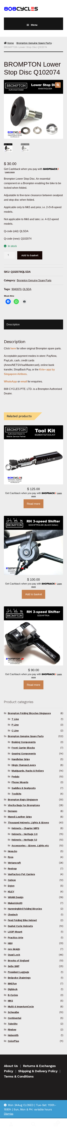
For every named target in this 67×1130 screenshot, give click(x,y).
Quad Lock (14, 954)
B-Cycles (13, 995)
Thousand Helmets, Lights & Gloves (28, 822)
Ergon (11, 885)
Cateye (12, 880)
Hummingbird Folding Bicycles (25, 908)
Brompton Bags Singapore (23, 799)
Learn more (10, 172)
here (13, 348)
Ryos (10, 857)
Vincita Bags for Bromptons (24, 805)
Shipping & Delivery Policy (38, 1071)
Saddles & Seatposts (23, 788)
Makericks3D (15, 903)
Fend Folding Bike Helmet (22, 920)
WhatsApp (11, 381)
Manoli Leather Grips (20, 816)
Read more (33, 503)
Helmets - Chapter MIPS (25, 828)
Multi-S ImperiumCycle (21, 1006)
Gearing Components (24, 753)
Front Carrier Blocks (23, 747)
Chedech (13, 914)
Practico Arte (15, 937)
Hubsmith (13, 1035)
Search (33, 1124)
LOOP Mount (15, 931)
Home (10, 43)
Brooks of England (18, 960)
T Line (15, 719)
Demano (12, 811)
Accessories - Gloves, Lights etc (30, 845)
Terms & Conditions (19, 1076)
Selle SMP (14, 966)
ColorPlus (13, 1041)
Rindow (12, 1029)
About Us (11, 1066)
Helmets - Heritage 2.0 (25, 834)
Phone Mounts (20, 782)
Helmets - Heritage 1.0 (24, 839)
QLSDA (27, 289)
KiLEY (11, 891)
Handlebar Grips (21, 759)
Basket (52, 1121)
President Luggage (18, 972)
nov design (14, 949)
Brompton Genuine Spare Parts (34, 43)
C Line (15, 730)
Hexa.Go (12, 851)
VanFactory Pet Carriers (21, 874)
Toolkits (16, 793)
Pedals (15, 776)
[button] (58, 85)
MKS (10, 1000)
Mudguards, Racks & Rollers (28, 770)
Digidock (13, 989)
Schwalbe (13, 1012)
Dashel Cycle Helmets (20, 926)
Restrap (12, 868)
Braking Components (24, 742)
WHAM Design (15, 897)
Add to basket (29, 255)
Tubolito (13, 1023)
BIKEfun (12, 983)
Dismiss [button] (8, 1113)
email (23, 381)
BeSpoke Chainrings (19, 977)
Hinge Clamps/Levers (24, 765)
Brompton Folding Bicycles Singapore (29, 713)
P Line (15, 724)
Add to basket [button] (33, 594)
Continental (14, 1018)
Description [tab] (13, 324)
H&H (10, 943)
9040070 (16, 289)
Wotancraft (14, 862)
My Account (11, 1124)
